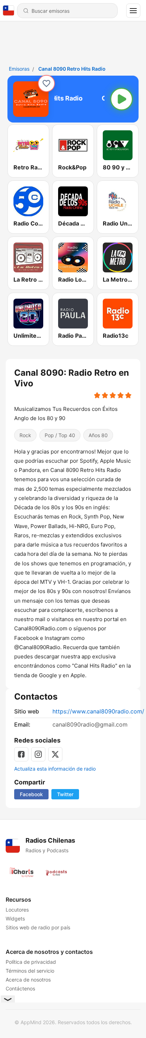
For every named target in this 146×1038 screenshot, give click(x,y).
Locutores (17, 910)
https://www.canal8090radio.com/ (98, 711)
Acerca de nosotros (28, 980)
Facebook (31, 794)
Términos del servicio (30, 971)
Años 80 (98, 435)
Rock (25, 435)
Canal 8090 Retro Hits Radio (72, 69)
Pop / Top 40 (60, 435)
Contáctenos (20, 988)
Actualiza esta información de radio (55, 769)
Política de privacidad (31, 962)
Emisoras (19, 69)
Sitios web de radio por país (38, 927)
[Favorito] (46, 83)
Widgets (15, 918)
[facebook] (21, 754)
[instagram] (38, 754)
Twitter (65, 794)
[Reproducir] (121, 99)
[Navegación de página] (133, 11)
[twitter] (55, 754)
